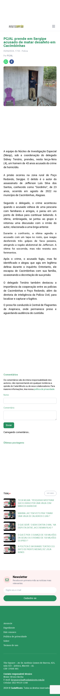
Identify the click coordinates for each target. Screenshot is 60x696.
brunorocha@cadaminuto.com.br (28, 679)
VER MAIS (50, 493)
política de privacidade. (44, 389)
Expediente (9, 627)
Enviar (9, 425)
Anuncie (7, 623)
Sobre (6, 640)
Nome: (6, 395)
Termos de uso (10, 645)
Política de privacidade (15, 636)
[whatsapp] (5, 61)
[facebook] (11, 61)
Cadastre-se (30, 598)
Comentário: (9, 408)
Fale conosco (9, 632)
